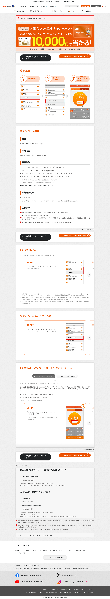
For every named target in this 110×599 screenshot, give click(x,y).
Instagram (73, 582)
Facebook (31, 575)
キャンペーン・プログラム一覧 (32, 535)
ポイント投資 (45, 550)
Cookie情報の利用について (50, 593)
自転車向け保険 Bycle (79, 550)
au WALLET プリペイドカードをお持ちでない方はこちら (36, 186)
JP (103, 6)
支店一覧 (37, 565)
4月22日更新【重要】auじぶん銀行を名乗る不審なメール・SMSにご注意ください (54, 2)
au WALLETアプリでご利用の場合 (44, 376)
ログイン (97, 6)
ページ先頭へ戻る (87, 230)
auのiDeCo (54, 550)
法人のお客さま (34, 6)
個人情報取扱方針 (65, 589)
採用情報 (52, 6)
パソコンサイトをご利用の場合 (67, 376)
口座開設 (86, 6)
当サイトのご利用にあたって (33, 593)
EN (105, 6)
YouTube (32, 582)
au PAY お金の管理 (20, 553)
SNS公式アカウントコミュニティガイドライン (72, 593)
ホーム (19, 535)
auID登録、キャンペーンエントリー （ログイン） (36, 58)
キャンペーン (74, 11)
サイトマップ (90, 589)
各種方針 (75, 589)
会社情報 (43, 6)
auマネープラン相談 (66, 550)
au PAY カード (18, 550)
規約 (82, 589)
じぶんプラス (23, 6)
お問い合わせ (90, 593)
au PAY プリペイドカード (32, 550)
